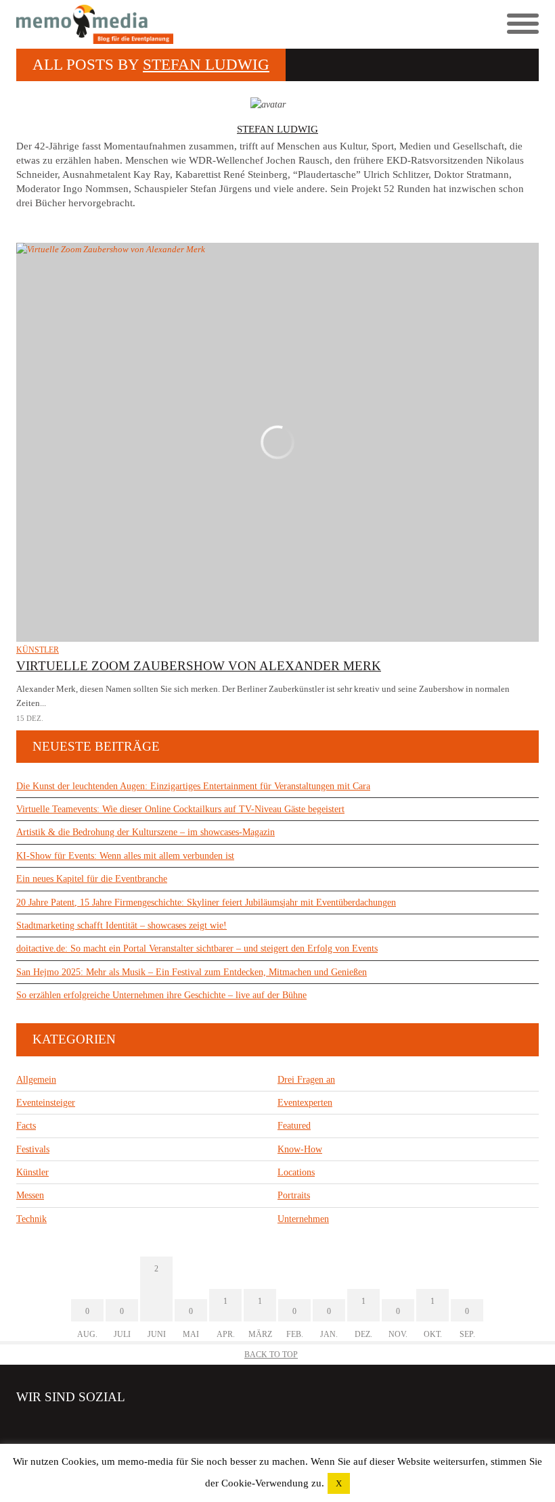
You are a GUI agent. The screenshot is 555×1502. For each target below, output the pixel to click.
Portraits (294, 1195)
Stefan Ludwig (206, 64)
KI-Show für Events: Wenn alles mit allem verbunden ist (125, 856)
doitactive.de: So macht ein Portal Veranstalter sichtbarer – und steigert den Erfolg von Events (197, 948)
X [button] (339, 1483)
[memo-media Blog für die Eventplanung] (147, 24)
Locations (296, 1172)
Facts (26, 1126)
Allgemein (36, 1080)
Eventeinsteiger (45, 1103)
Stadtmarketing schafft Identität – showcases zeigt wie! (121, 925)
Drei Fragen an (306, 1080)
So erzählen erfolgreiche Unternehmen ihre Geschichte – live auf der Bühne (161, 995)
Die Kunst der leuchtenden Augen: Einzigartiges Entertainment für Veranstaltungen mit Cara (193, 786)
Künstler (37, 650)
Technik (31, 1219)
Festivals (32, 1149)
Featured (294, 1126)
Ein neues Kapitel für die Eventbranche (91, 879)
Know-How (300, 1149)
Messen (30, 1195)
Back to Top (271, 1354)
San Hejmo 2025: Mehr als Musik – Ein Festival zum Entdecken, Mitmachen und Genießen (191, 972)
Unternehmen (303, 1219)
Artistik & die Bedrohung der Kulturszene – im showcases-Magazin (145, 832)
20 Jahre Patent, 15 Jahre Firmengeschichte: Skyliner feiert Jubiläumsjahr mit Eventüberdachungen (206, 902)
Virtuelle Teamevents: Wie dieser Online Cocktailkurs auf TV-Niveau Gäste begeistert (180, 809)
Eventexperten (305, 1103)
